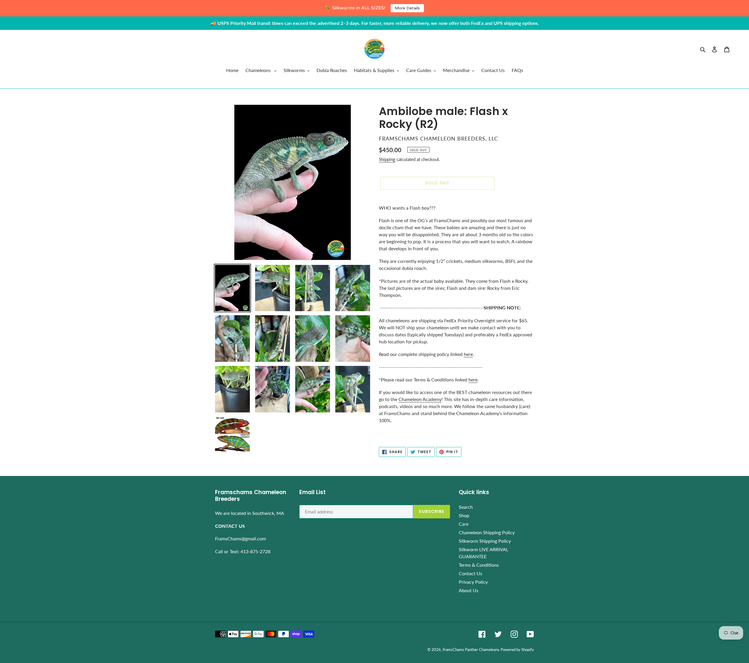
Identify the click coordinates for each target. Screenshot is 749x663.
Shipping (387, 159)
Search (466, 507)
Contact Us (470, 573)
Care (463, 524)
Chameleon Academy (420, 399)
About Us (468, 590)
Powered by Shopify (517, 649)
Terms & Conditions (479, 565)
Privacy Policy (473, 582)
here (468, 354)
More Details (407, 8)
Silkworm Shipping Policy (485, 541)
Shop (464, 515)
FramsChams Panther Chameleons (471, 649)
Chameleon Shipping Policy (487, 532)
